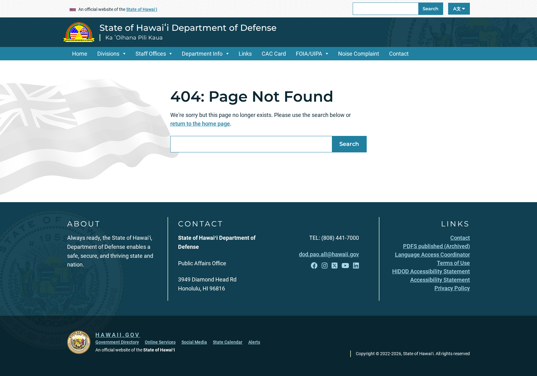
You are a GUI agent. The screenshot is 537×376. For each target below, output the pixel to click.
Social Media (194, 342)
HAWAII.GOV (117, 335)
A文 (457, 9)
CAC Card (274, 53)
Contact (399, 53)
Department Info (202, 53)
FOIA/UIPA (309, 53)
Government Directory (117, 342)
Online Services (160, 342)
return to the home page (200, 123)
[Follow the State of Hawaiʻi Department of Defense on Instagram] (325, 266)
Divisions (108, 53)
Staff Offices (150, 53)
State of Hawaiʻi (141, 9)
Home (79, 53)
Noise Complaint (358, 53)
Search (430, 9)
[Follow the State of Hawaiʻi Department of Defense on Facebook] (314, 266)
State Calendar (227, 342)
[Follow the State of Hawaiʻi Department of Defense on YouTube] (345, 266)
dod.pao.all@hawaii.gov (329, 254)
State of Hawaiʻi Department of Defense (188, 27)
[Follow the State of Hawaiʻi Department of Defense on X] (334, 266)
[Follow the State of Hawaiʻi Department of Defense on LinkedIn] (356, 266)
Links (245, 53)
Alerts (254, 342)
